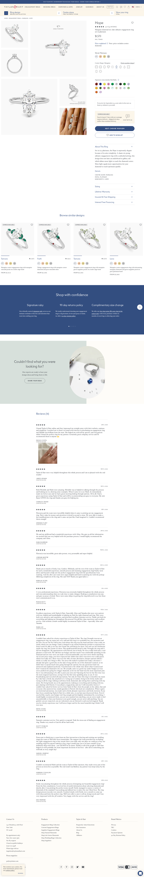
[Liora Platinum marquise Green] (126, 249)
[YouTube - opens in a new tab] (82, 867)
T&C (112, 827)
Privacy (113, 825)
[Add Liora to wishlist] (141, 225)
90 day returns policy (68, 316)
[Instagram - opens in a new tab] (72, 867)
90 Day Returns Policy (118, 835)
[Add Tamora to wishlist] (32, 225)
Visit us (110, 7)
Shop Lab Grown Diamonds (50, 835)
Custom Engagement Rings (50, 827)
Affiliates (79, 835)
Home (6, 18)
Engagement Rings (32, 7)
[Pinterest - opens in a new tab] (66, 867)
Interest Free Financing (104, 202)
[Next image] (31, 239)
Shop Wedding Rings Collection (51, 838)
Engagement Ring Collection (50, 825)
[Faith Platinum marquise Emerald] (53, 249)
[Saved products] (125, 7)
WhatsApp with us (12, 848)
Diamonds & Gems (66, 7)
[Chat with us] (140, 873)
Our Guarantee (81, 827)
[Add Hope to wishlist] (132, 23)
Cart (129, 7)
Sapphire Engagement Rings (50, 830)
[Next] (139, 307)
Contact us (121, 7)
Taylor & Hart (13, 6)
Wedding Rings (49, 7)
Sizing (97, 186)
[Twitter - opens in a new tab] (77, 867)
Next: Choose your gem (114, 128)
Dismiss (20, 873)
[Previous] (4, 307)
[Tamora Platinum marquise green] (90, 249)
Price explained (100, 43)
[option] (96, 67)
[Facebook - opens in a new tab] (61, 867)
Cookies (113, 830)
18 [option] (100, 56)
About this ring (101, 146)
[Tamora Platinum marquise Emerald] (17, 249)
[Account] (117, 7)
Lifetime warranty (102, 192)
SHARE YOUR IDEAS (35, 381)
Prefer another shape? (128, 63)
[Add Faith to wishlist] (68, 225)
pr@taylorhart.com (12, 861)
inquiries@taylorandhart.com (15, 851)
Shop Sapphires (46, 840)
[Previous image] (4, 239)
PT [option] (96, 56)
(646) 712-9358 (11, 846)
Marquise (25, 18)
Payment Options (116, 833)
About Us (100, 7)
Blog (77, 833)
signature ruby (38, 311)
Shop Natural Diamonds (49, 833)
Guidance (90, 7)
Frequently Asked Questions (85, 825)
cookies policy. (10, 870)
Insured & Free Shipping (105, 197)
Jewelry (79, 7)
